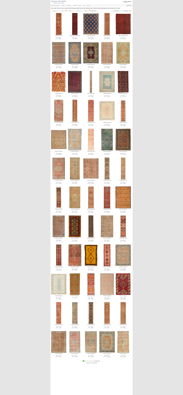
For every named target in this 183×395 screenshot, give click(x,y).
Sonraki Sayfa (97, 360)
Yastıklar (80, 5)
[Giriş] (127, 1)
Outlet (84, 5)
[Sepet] (131, 1)
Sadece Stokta (93, 10)
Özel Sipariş (75, 5)
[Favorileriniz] (129, 1)
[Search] (122, 1)
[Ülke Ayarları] (125, 1)
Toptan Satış (88, 5)
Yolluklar (63, 5)
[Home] (58, 2)
